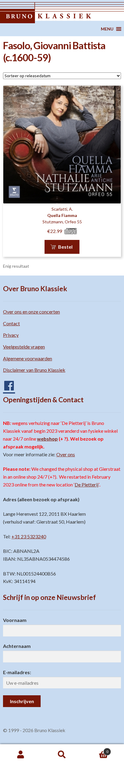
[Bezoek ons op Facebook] (6, 383)
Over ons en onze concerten (31, 311)
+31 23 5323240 (28, 536)
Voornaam (14, 620)
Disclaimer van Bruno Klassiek (34, 370)
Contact (11, 323)
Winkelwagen (95, 749)
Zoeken (61, 754)
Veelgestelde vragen (24, 346)
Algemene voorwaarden (27, 358)
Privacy (11, 335)
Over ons (65, 454)
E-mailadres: (17, 672)
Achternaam (17, 646)
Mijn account (20, 754)
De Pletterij (86, 484)
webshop (47, 438)
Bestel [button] (65, 247)
